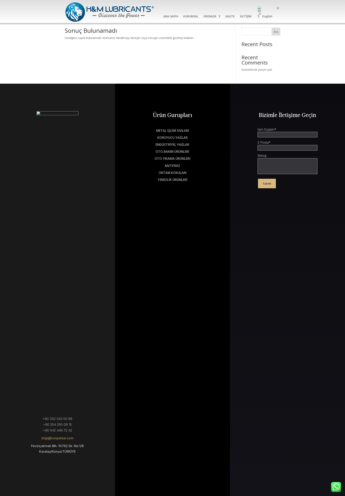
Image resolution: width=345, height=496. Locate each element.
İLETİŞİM (246, 16)
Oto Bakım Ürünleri (172, 152)
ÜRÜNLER (209, 16)
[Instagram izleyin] (69, 461)
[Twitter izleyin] (57, 461)
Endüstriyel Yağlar (172, 145)
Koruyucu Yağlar (172, 138)
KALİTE (230, 16)
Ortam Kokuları (172, 173)
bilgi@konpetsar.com (57, 438)
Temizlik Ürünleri (172, 180)
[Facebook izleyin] (45, 461)
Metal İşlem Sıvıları (172, 131)
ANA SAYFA (170, 16)
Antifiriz (172, 166)
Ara (276, 32)
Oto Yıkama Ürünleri (172, 159)
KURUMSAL (190, 16)
